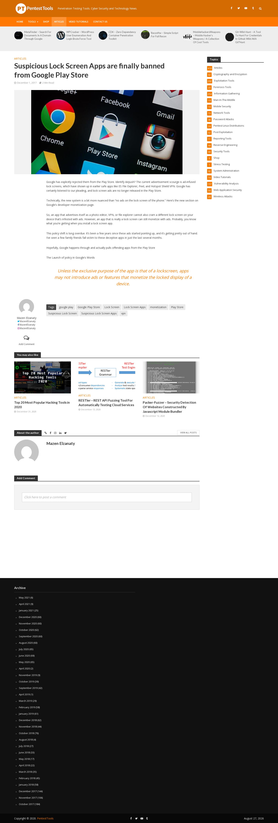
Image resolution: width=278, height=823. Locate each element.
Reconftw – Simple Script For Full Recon (122, 34)
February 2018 (27, 778)
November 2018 (28, 726)
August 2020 (26, 642)
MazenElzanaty (28, 321)
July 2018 (24, 746)
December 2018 (28, 720)
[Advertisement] (26, 236)
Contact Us (100, 21)
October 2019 (26, 681)
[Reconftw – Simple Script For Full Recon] (103, 34)
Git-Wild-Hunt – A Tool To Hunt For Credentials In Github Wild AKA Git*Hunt (206, 37)
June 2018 (24, 752)
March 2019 (25, 701)
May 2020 (24, 662)
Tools (32, 21)
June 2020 (24, 655)
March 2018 (25, 771)
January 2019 (26, 713)
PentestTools (45, 818)
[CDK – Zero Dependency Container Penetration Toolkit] (60, 35)
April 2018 (24, 765)
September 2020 (28, 636)
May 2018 (24, 759)
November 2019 (28, 675)
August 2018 (26, 739)
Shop (46, 21)
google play (66, 307)
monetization (158, 307)
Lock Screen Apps (135, 307)
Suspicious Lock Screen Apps (99, 313)
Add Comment (26, 344)
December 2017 (28, 791)
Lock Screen (111, 307)
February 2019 (27, 707)
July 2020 (24, 649)
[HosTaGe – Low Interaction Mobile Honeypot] (229, 35)
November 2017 (28, 797)
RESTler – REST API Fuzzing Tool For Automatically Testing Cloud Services (106, 402)
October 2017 (26, 804)
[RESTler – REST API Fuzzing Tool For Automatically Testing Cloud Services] (106, 376)
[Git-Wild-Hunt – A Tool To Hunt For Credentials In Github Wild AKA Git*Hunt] (187, 37)
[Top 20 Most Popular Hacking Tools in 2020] (42, 377)
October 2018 (26, 733)
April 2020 (24, 668)
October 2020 (26, 630)
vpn (123, 313)
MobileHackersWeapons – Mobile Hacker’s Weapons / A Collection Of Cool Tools (164, 37)
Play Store (177, 307)
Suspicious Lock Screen (62, 313)
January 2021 (26, 610)
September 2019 (28, 688)
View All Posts (188, 432)
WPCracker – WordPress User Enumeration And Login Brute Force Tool (38, 35)
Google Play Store (89, 307)
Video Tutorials (78, 21)
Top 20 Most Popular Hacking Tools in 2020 (42, 404)
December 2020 (28, 617)
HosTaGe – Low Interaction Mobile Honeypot (245, 35)
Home (20, 21)
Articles (59, 21)
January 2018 (26, 784)
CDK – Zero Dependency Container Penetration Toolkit (80, 35)
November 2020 (28, 623)
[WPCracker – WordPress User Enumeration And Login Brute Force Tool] (18, 35)
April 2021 (24, 604)
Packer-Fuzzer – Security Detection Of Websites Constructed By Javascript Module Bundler (169, 406)
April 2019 (24, 694)
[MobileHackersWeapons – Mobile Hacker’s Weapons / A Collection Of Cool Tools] (145, 37)
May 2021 (24, 597)
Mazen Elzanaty (26, 318)
